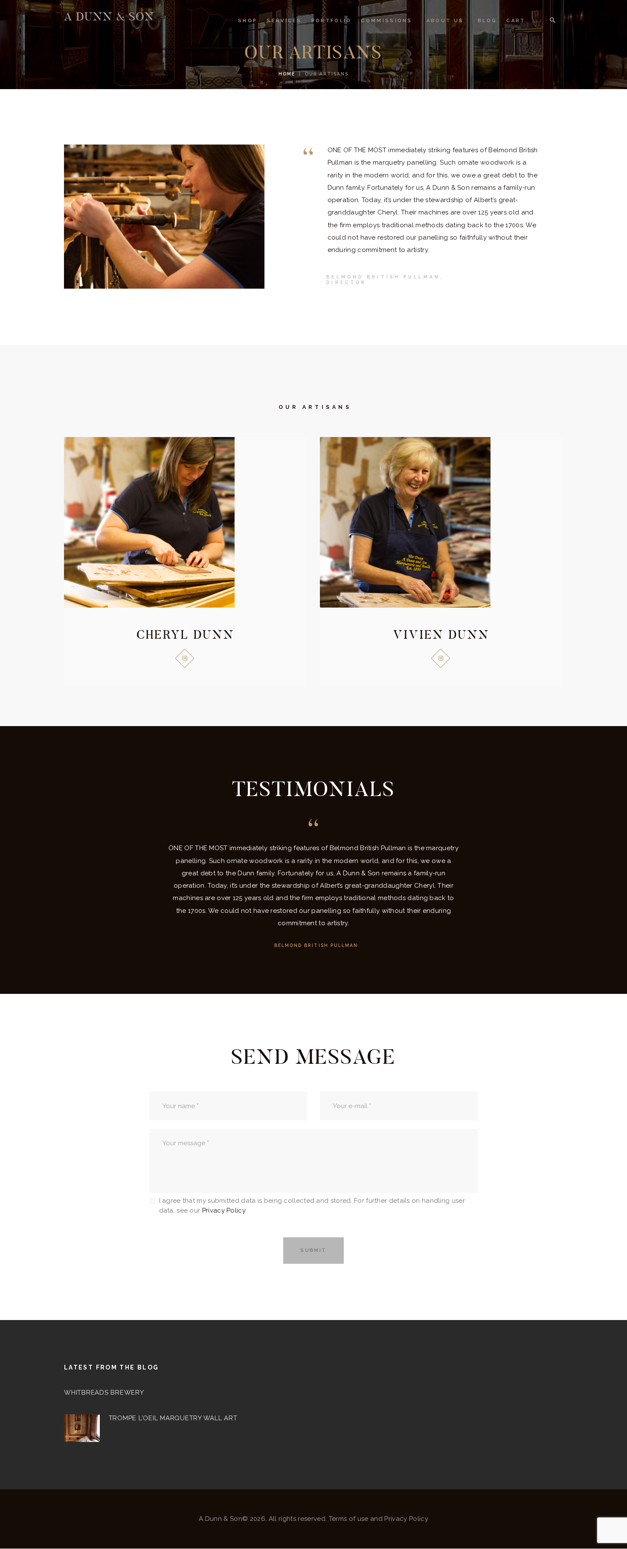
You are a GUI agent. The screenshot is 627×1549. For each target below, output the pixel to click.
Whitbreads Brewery (104, 1392)
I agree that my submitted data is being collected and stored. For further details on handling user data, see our (312, 1205)
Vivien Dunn (441, 635)
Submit (313, 1250)
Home (287, 73)
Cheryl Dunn (185, 635)
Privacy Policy (224, 1210)
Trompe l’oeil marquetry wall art (173, 1418)
